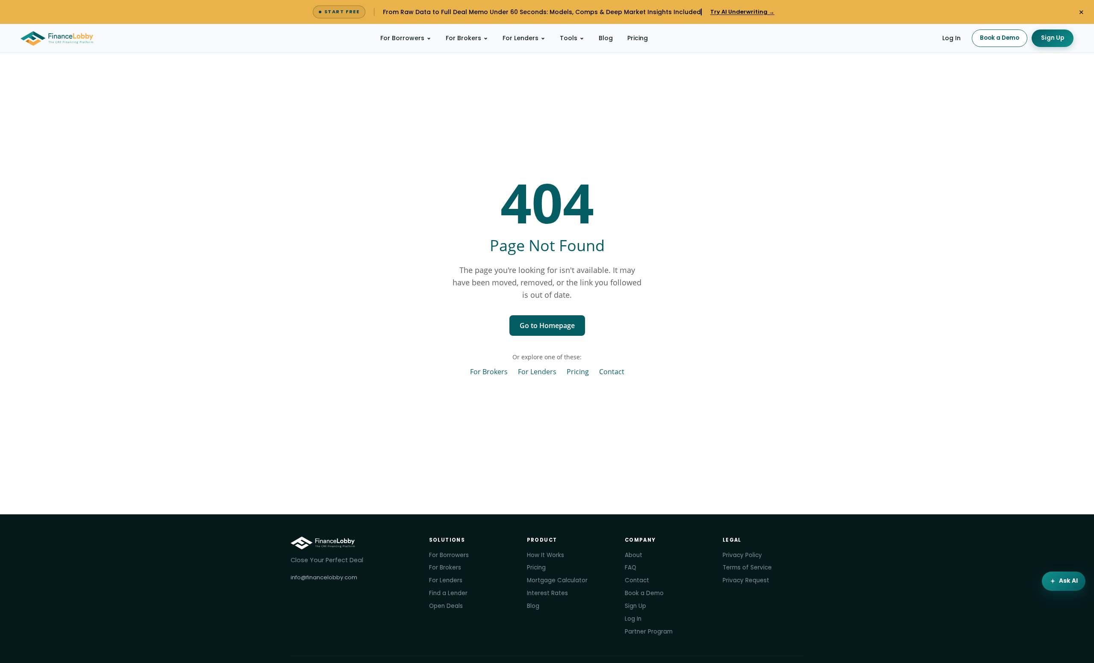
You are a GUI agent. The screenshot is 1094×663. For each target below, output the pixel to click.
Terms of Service (747, 567)
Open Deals (446, 606)
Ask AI (1068, 581)
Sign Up (1052, 38)
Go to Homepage (547, 325)
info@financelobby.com (324, 577)
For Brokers (463, 38)
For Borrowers (402, 38)
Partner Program (649, 632)
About (633, 555)
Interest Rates (547, 593)
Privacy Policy (742, 555)
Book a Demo (999, 38)
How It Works (545, 555)
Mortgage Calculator (557, 580)
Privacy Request (746, 580)
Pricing (637, 38)
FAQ (630, 567)
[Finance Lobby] (57, 38)
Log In (951, 38)
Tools (568, 38)
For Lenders (520, 38)
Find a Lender (448, 593)
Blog (606, 38)
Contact (611, 371)
